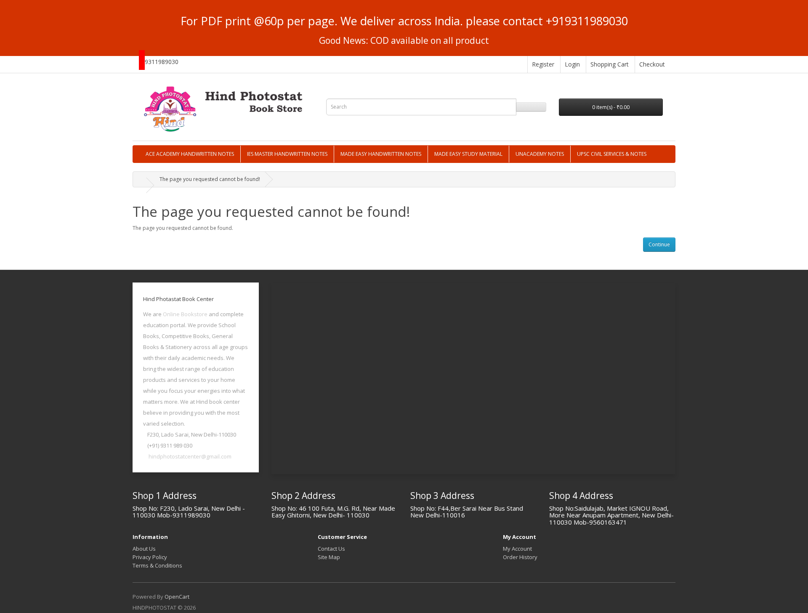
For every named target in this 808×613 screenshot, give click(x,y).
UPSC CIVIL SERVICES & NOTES (611, 153)
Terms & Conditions (157, 565)
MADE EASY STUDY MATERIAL (468, 153)
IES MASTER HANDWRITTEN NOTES (287, 153)
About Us (144, 548)
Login (572, 64)
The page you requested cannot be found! (209, 179)
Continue (659, 244)
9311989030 (161, 62)
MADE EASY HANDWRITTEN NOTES (380, 153)
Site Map (329, 557)
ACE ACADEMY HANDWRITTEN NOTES (190, 153)
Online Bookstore (185, 314)
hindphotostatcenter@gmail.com (190, 456)
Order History (520, 557)
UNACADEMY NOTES (540, 153)
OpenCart (177, 596)
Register (543, 64)
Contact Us (331, 548)
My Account (517, 548)
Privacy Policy (150, 557)
